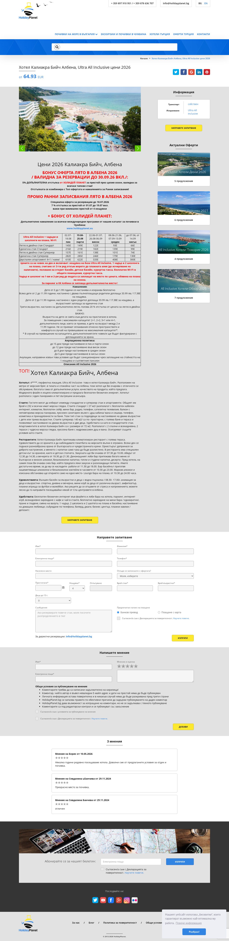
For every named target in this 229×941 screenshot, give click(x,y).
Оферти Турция (183, 34)
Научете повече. (181, 618)
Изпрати (183, 638)
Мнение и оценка (126, 661)
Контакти (203, 34)
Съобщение (41, 607)
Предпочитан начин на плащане (133, 607)
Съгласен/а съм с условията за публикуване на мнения (68, 711)
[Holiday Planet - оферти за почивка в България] (36, 10)
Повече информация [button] (189, 923)
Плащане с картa (171, 612)
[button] (57, 47)
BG (200, 3)
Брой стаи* (122, 583)
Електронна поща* (44, 558)
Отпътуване (96, 583)
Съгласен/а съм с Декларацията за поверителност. (155, 618)
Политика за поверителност (120, 922)
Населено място (43, 570)
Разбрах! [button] (194, 931)
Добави (183, 726)
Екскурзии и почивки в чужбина (123, 34)
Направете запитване (79, 520)
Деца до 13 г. (41, 595)
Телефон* (122, 558)
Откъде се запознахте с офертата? (134, 570)
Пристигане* (41, 582)
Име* (38, 546)
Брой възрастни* (166, 583)
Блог (91, 922)
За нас (76, 922)
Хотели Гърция (160, 34)
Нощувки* (74, 583)
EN (206, 3)
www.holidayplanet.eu (80, 228)
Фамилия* (122, 546)
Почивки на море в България (75, 34)
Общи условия (154, 922)
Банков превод (129, 612)
